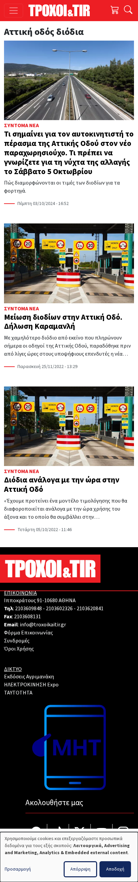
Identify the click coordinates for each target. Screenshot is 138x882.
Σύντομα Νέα (21, 125)
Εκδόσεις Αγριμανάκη (29, 676)
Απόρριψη (80, 869)
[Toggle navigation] (13, 10)
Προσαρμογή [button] (18, 869)
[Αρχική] (61, 10)
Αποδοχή (115, 869)
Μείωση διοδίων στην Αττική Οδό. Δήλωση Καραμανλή (63, 322)
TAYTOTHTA (18, 692)
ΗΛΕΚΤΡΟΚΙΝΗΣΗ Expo (31, 684)
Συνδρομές (16, 640)
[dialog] (69, 857)
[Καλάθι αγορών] (115, 10)
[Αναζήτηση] (128, 10)
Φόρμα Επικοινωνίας (28, 632)
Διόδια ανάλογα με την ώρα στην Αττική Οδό (61, 484)
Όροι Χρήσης (19, 649)
